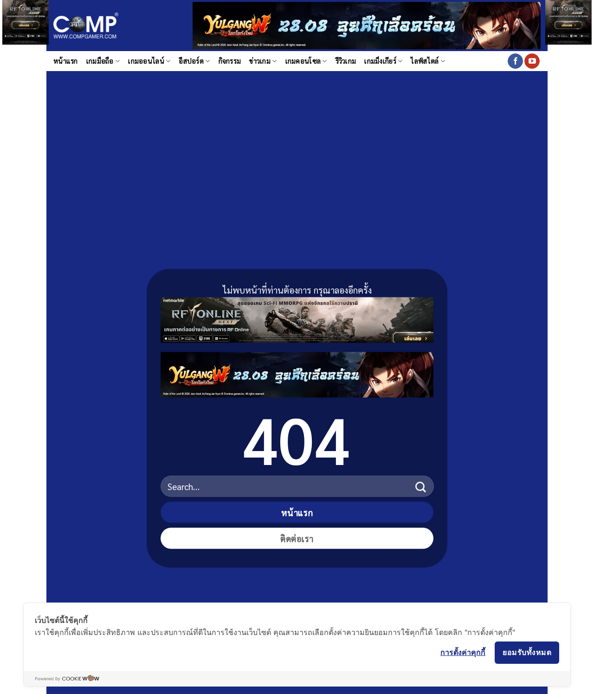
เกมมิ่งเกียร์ (380, 61)
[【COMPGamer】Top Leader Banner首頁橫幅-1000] (367, 24)
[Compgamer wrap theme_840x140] (297, 318)
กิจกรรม (230, 61)
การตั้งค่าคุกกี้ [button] (462, 652)
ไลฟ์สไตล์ (425, 61)
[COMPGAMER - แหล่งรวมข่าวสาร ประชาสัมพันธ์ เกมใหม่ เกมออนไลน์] (85, 26)
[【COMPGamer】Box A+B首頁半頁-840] (297, 373)
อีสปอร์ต (191, 61)
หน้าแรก (65, 61)
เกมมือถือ (100, 61)
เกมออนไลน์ (146, 61)
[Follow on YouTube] (532, 61)
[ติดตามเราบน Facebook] (515, 61)
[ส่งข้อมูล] (421, 486)
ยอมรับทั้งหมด (527, 652)
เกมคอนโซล (303, 61)
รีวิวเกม (346, 61)
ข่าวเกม (260, 61)
